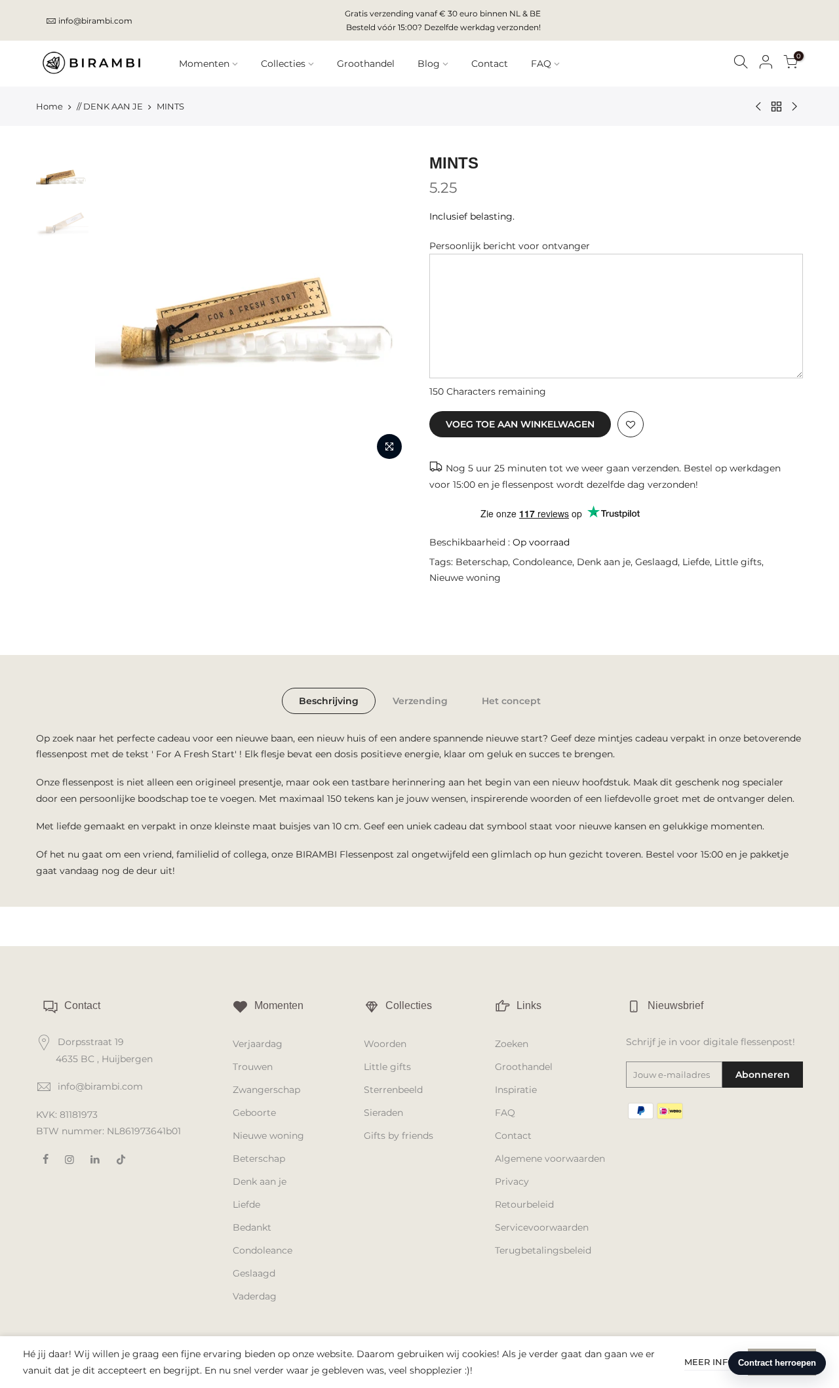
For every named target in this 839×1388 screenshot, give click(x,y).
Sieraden (383, 1113)
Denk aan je (604, 562)
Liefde (696, 562)
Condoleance (542, 562)
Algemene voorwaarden (550, 1158)
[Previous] (118, 309)
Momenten (204, 63)
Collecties (283, 63)
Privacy (512, 1181)
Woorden (385, 1044)
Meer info (709, 1362)
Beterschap (482, 562)
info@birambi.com (95, 21)
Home (49, 106)
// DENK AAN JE (110, 106)
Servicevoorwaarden (542, 1227)
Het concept (511, 701)
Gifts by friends (398, 1135)
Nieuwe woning (465, 578)
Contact (489, 63)
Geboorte (254, 1113)
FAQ (541, 63)
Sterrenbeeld (393, 1090)
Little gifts (738, 562)
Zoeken (511, 1044)
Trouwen (253, 1067)
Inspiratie (516, 1090)
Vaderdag (255, 1296)
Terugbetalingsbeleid (543, 1250)
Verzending (420, 701)
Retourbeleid (524, 1204)
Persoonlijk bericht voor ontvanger (509, 246)
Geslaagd (656, 562)
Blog (429, 63)
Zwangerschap (266, 1090)
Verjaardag (258, 1044)
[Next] (387, 309)
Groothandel (366, 63)
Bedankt (252, 1227)
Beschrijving (329, 701)
